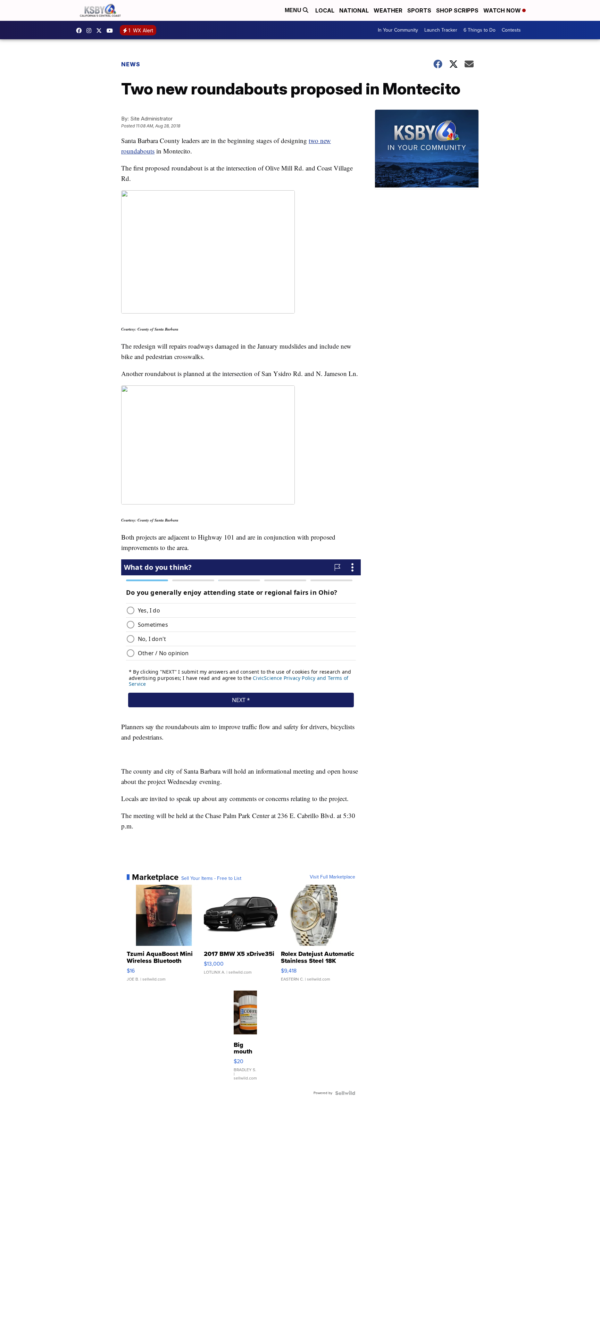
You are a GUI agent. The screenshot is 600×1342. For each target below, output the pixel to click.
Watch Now (502, 10)
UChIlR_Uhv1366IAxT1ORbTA (111, 30)
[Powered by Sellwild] (345, 1093)
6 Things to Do (479, 30)
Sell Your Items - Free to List (211, 878)
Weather (388, 10)
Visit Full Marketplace (332, 877)
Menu (294, 10)
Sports (419, 10)
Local (324, 10)
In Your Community (398, 30)
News (130, 64)
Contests (511, 30)
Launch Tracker (440, 30)
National (354, 10)
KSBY (100, 30)
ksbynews (80, 30)
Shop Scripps (457, 10)
